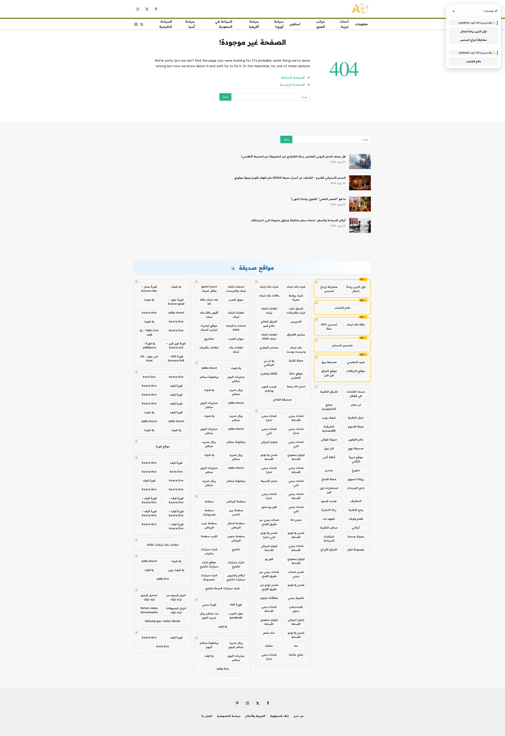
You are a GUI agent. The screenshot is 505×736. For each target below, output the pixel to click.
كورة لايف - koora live (176, 500)
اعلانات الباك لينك (269, 310)
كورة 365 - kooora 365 (176, 358)
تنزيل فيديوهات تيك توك (176, 610)
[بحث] (141, 24)
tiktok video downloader (149, 610)
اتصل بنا (206, 715)
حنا (296, 646)
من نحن (299, 715)
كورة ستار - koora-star (149, 289)
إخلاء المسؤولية (279, 715)
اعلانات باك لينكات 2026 (162, 544)
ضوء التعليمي (356, 362)
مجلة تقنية (296, 360)
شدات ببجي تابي (269, 431)
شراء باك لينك (296, 286)
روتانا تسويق (356, 479)
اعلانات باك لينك (236, 349)
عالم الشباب (342, 307)
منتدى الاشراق (296, 334)
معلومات (361, 24)
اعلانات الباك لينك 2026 (269, 336)
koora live (149, 312)
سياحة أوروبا (278, 24)
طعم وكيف (356, 518)
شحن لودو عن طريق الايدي (269, 587)
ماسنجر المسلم (342, 345)
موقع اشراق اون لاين (329, 373)
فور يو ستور (269, 507)
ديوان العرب (236, 338)
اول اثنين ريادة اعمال (355, 289)
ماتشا (269, 646)
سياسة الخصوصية (228, 715)
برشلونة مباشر (209, 377)
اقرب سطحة (209, 536)
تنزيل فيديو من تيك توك (176, 597)
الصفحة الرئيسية (292, 84)
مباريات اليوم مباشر (236, 379)
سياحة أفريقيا (254, 24)
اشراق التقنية (329, 391)
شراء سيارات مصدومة (209, 577)
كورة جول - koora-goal (176, 302)
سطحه (209, 501)
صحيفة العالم (282, 399)
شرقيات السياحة (329, 538)
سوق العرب (235, 299)
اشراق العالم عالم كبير (269, 323)
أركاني (356, 527)
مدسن (329, 470)
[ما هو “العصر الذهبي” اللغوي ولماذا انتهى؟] (360, 204)
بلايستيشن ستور (296, 609)
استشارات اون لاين (329, 490)
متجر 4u (295, 520)
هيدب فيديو (329, 501)
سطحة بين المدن (236, 512)
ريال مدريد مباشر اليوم (235, 645)
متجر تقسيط (269, 481)
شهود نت (329, 518)
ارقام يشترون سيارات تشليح (236, 577)
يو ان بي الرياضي (269, 362)
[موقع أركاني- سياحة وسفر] (360, 9)
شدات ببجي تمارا (269, 418)
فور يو (269, 559)
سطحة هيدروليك (209, 512)
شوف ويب (329, 417)
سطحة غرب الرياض (209, 525)
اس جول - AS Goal (149, 358)
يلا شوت (236, 368)
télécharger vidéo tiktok (162, 621)
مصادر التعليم (269, 347)
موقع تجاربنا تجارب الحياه (209, 328)
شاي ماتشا (296, 654)
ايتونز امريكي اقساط (269, 548)
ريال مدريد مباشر (236, 392)
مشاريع (209, 338)
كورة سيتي (209, 604)
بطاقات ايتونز (269, 598)
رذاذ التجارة (328, 510)
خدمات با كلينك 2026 (236, 328)
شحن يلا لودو (296, 585)
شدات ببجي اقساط (296, 418)
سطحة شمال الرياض (236, 525)
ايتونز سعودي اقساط (296, 457)
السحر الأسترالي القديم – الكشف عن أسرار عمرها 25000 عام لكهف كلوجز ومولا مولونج (290, 177)
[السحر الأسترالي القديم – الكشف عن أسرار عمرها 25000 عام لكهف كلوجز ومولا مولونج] (360, 182)
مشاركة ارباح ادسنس (329, 289)
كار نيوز (329, 448)
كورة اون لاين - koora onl (176, 345)
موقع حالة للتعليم (296, 375)
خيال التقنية (356, 417)
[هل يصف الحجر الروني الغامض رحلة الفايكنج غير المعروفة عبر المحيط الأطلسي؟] (360, 161)
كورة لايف (176, 386)
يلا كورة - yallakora (149, 345)
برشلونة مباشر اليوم (209, 645)
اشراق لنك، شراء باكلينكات (295, 310)
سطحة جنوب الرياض (236, 538)
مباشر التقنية (329, 527)
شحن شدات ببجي (296, 574)
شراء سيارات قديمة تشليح (222, 588)
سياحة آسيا (190, 24)
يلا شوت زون (176, 570)
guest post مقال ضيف (209, 289)
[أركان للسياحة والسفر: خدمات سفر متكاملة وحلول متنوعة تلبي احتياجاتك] (360, 225)
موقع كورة (163, 446)
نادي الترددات (355, 488)
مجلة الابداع (329, 479)
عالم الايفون (355, 439)
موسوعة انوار (355, 549)
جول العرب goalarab (236, 615)
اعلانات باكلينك (209, 347)
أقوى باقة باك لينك (209, 315)
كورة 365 (236, 604)
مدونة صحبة (356, 536)
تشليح (236, 549)
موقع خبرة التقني (356, 459)
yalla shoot (209, 368)
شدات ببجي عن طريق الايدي (269, 522)
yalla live (222, 669)
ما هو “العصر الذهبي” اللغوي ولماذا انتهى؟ (318, 199)
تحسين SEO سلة (329, 326)
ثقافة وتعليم (269, 373)
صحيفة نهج (356, 448)
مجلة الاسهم (356, 426)
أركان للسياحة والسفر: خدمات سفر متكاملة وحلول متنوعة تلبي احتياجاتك (298, 220)
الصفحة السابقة (293, 77)
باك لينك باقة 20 (209, 302)
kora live (149, 377)
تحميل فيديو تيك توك (149, 597)
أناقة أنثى (329, 457)
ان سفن (356, 404)
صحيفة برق (329, 362)
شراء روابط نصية (296, 297)
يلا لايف (222, 626)
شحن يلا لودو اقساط (269, 457)
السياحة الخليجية (165, 24)
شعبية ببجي (296, 598)
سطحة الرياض (236, 501)
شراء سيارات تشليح (236, 564)
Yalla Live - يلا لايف (149, 332)
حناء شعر (269, 633)
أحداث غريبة (344, 24)
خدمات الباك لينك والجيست (236, 289)
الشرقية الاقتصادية (329, 428)
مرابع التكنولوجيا (329, 407)
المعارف (355, 501)
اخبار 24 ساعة (296, 386)
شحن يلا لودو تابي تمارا (269, 535)
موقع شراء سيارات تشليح (209, 564)
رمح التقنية (355, 510)
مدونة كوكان (329, 439)
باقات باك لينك (269, 295)
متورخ (356, 470)
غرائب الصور (320, 24)
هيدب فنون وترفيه (269, 388)
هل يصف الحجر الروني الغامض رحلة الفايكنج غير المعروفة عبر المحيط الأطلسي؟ (293, 156)
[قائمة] (136, 24)
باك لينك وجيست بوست (296, 349)
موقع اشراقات (355, 371)
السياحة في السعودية (223, 24)
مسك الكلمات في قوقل (356, 394)
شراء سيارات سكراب (209, 551)
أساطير (295, 24)
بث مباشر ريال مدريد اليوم (209, 615)
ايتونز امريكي (269, 442)
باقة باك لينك (356, 324)
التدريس (296, 321)
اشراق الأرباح (329, 549)
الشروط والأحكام (255, 715)
